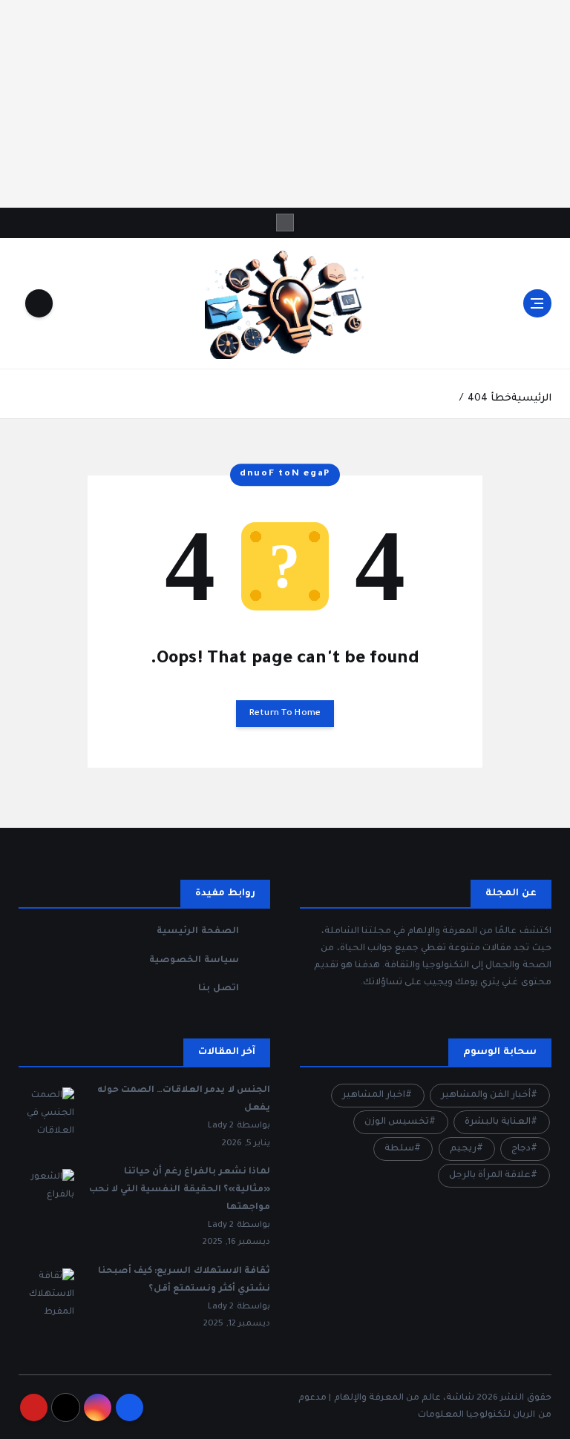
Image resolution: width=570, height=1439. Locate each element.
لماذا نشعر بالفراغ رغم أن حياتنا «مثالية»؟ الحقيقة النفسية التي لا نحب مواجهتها (179, 1190)
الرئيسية (531, 398)
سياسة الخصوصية (193, 960)
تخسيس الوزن (396, 1122)
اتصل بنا (218, 989)
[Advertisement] (285, 104)
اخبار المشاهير (373, 1095)
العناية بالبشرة (498, 1122)
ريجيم (463, 1149)
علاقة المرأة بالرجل (490, 1175)
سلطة (399, 1149)
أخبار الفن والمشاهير (486, 1095)
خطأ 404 (489, 398)
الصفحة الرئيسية (197, 931)
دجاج (521, 1149)
